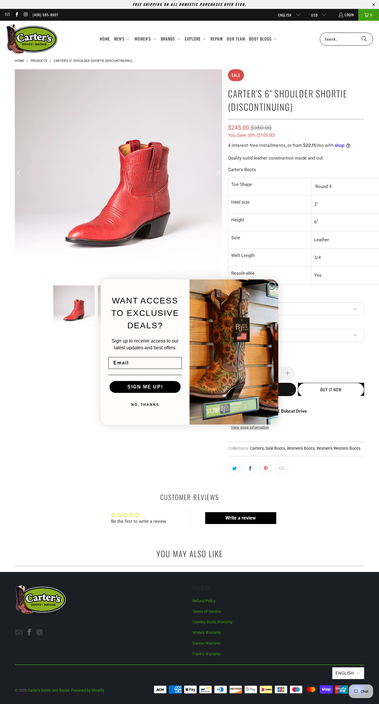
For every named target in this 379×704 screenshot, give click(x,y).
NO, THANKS (145, 405)
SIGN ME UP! (145, 386)
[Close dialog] (271, 286)
